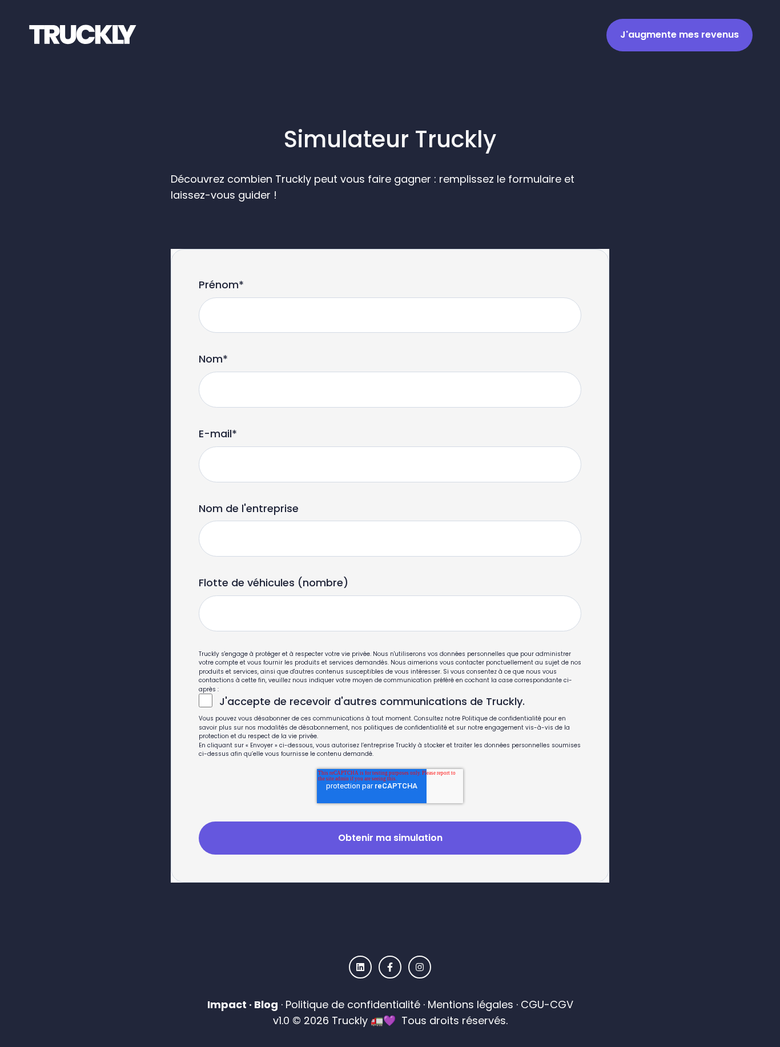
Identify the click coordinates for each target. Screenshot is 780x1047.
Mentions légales (470, 1004)
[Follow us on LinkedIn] (360, 967)
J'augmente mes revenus (679, 34)
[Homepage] (84, 35)
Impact (227, 1004)
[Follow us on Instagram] (419, 967)
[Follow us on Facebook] (390, 967)
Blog (266, 1004)
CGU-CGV (547, 1004)
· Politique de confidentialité (349, 1004)
